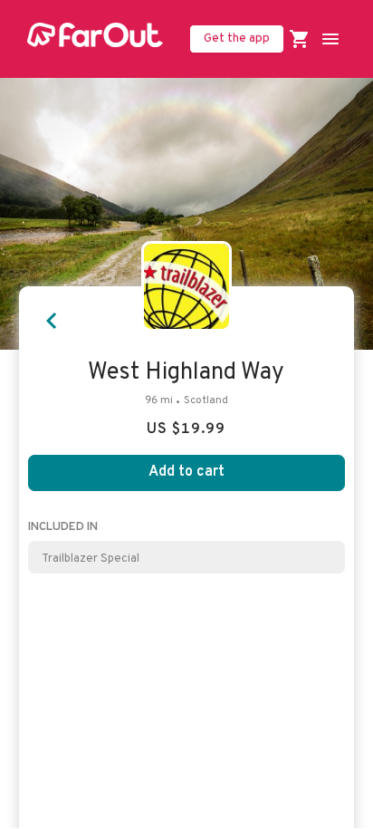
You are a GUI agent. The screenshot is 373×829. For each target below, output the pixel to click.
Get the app (237, 38)
